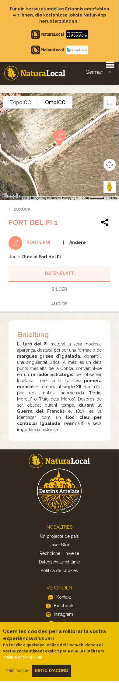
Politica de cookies (59, 570)
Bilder (59, 289)
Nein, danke (16, 670)
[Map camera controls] (109, 165)
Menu (109, 64)
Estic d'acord (51, 670)
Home (34, 73)
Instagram (63, 614)
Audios (59, 303)
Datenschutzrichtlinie (59, 561)
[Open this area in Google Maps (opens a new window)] (12, 196)
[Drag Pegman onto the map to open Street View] (109, 187)
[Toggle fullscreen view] (109, 102)
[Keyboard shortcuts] (25, 198)
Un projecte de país (59, 536)
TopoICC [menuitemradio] (20, 102)
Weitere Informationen (23, 657)
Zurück (21, 209)
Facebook (63, 605)
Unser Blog (59, 544)
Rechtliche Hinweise (59, 553)
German (94, 72)
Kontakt (63, 597)
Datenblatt (59, 273)
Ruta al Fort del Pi (41, 256)
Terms (112, 198)
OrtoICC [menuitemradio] (55, 102)
